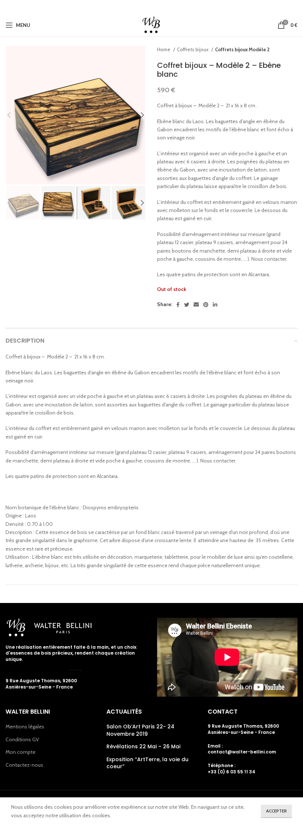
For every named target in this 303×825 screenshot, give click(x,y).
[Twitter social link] (139, 7)
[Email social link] (150, 7)
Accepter (276, 811)
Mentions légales (25, 726)
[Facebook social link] (130, 7)
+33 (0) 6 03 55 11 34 (231, 772)
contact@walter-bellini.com (242, 752)
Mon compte (20, 752)
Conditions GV (22, 739)
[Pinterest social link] (161, 7)
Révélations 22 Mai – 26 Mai (143, 746)
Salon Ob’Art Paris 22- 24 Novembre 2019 (140, 730)
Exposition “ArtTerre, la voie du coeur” (147, 763)
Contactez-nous (24, 765)
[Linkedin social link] (172, 7)
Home (164, 49)
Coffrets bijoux (193, 49)
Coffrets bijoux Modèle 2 (242, 49)
